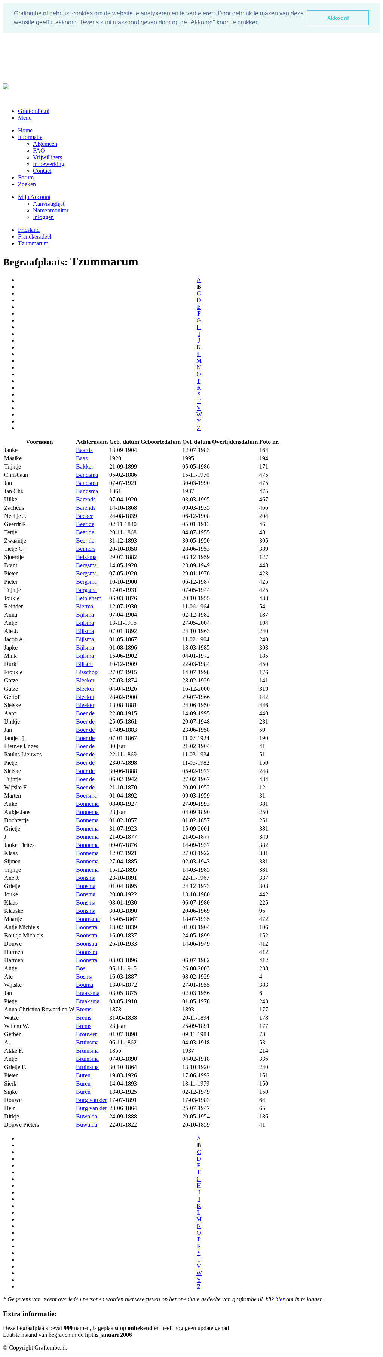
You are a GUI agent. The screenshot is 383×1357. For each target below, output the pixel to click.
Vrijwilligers (47, 157)
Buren (83, 1075)
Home (25, 130)
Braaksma (87, 993)
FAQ (39, 150)
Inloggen (43, 217)
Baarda (84, 450)
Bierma (84, 606)
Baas (82, 458)
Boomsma (88, 919)
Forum (26, 177)
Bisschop (87, 672)
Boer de (85, 713)
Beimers (85, 549)
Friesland (29, 230)
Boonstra (86, 927)
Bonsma (85, 878)
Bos (80, 968)
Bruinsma (87, 1042)
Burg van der (91, 1100)
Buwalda (86, 1116)
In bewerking (48, 164)
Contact (42, 171)
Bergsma (86, 565)
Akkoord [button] (338, 18)
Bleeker (85, 680)
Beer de (85, 524)
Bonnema (87, 804)
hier (280, 1299)
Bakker (84, 466)
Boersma (86, 795)
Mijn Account (34, 197)
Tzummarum (33, 243)
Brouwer (86, 1034)
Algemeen (45, 144)
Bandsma (87, 475)
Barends (85, 499)
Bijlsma (85, 614)
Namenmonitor (50, 210)
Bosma (84, 976)
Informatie (30, 137)
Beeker (84, 516)
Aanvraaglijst (48, 203)
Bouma (84, 985)
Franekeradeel (34, 236)
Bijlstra (84, 664)
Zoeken (27, 184)
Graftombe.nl (33, 111)
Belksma (86, 557)
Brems (83, 1009)
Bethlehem (88, 598)
